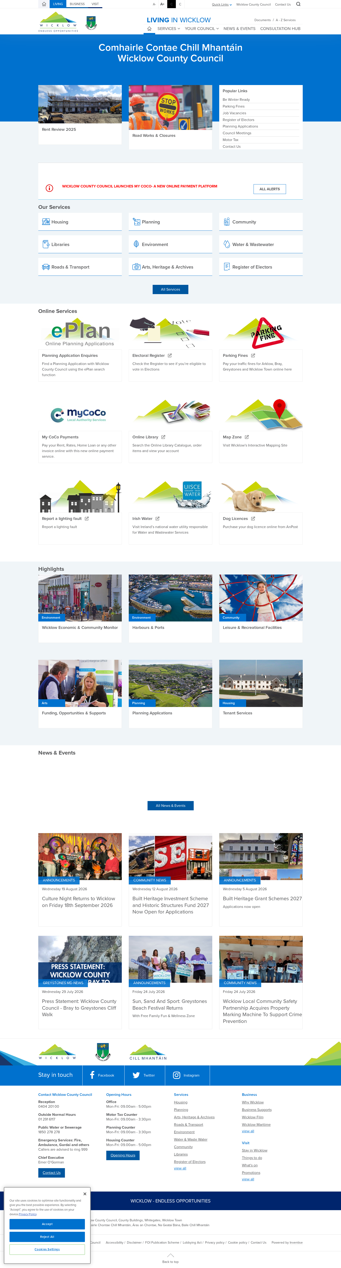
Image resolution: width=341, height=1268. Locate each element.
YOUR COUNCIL (200, 28)
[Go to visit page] (103, 1052)
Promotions (251, 1172)
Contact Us (283, 5)
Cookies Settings (47, 1249)
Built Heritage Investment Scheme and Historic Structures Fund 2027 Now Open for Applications (170, 905)
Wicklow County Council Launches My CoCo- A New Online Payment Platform (139, 186)
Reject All (47, 1237)
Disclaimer (134, 1243)
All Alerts (270, 189)
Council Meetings (237, 133)
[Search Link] (297, 4)
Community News (149, 880)
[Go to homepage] (148, 1052)
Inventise (296, 1243)
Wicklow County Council (253, 5)
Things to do (252, 1158)
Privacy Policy (28, 1214)
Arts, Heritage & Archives (194, 1117)
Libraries (181, 1154)
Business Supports (257, 1109)
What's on (250, 1165)
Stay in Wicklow (254, 1150)
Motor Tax (230, 140)
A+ (162, 4)
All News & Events (170, 805)
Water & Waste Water (190, 1139)
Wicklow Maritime (256, 1124)
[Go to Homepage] (57, 1052)
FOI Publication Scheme (162, 1243)
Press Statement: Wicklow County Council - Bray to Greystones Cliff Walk (79, 1008)
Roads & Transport (188, 1124)
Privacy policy (215, 1243)
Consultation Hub (280, 28)
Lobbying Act (192, 1243)
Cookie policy (237, 1243)
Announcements (59, 880)
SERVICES (167, 28)
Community (183, 1147)
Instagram (191, 1075)
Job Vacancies (234, 113)
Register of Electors (238, 120)
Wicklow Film (253, 1117)
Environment (184, 1132)
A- (154, 4)
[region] (47, 1225)
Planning (181, 1109)
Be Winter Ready (236, 99)
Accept (47, 1224)
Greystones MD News (63, 983)
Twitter (149, 1075)
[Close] (85, 1194)
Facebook (106, 1075)
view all (180, 1168)
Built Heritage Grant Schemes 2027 (262, 899)
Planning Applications (240, 126)
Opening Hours (123, 1155)
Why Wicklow (253, 1102)
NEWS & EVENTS (240, 28)
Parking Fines (233, 106)
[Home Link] (44, 4)
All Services (170, 289)
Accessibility (114, 1243)
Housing (180, 1102)
